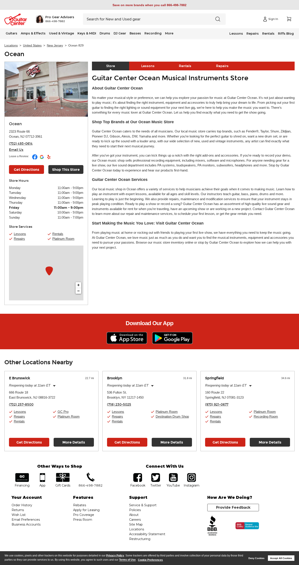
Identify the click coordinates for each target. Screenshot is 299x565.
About (134, 515)
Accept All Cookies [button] (281, 558)
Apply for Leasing (86, 510)
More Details (73, 442)
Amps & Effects (33, 33)
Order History (22, 505)
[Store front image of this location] (46, 89)
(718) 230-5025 (119, 404)
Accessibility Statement (147, 534)
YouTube (173, 474)
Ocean (14, 54)
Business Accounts (26, 524)
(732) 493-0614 (21, 144)
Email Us (16, 150)
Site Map (136, 524)
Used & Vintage (61, 33)
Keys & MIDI (86, 33)
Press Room (82, 520)
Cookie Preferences (150, 559)
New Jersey (55, 45)
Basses (135, 33)
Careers (135, 520)
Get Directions (26, 170)
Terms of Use (127, 559)
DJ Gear (120, 33)
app (42, 474)
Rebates (79, 505)
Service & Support (143, 505)
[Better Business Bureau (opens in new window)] (212, 526)
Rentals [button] (57, 234)
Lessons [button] (20, 234)
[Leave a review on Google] (42, 158)
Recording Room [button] (266, 416)
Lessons (236, 34)
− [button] (78, 291)
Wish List (19, 515)
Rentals (268, 34)
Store (110, 66)
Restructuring (139, 539)
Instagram (191, 474)
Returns (18, 510)
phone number (90, 474)
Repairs (252, 34)
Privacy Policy (115, 555)
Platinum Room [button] (63, 239)
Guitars (11, 33)
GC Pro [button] (63, 412)
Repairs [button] (19, 239)
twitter (155, 474)
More (169, 33)
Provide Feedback (233, 507)
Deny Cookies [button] (256, 558)
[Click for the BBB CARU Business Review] (247, 525)
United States (32, 45)
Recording (153, 33)
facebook (137, 474)
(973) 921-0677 (216, 404)
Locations (11, 45)
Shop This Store (66, 170)
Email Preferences (26, 520)
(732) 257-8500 (21, 404)
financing (22, 474)
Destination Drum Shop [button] (172, 416)
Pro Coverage (83, 515)
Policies (135, 510)
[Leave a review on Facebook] (35, 158)
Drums (105, 33)
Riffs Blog (286, 34)
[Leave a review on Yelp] (48, 158)
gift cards (63, 474)
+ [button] (78, 285)
